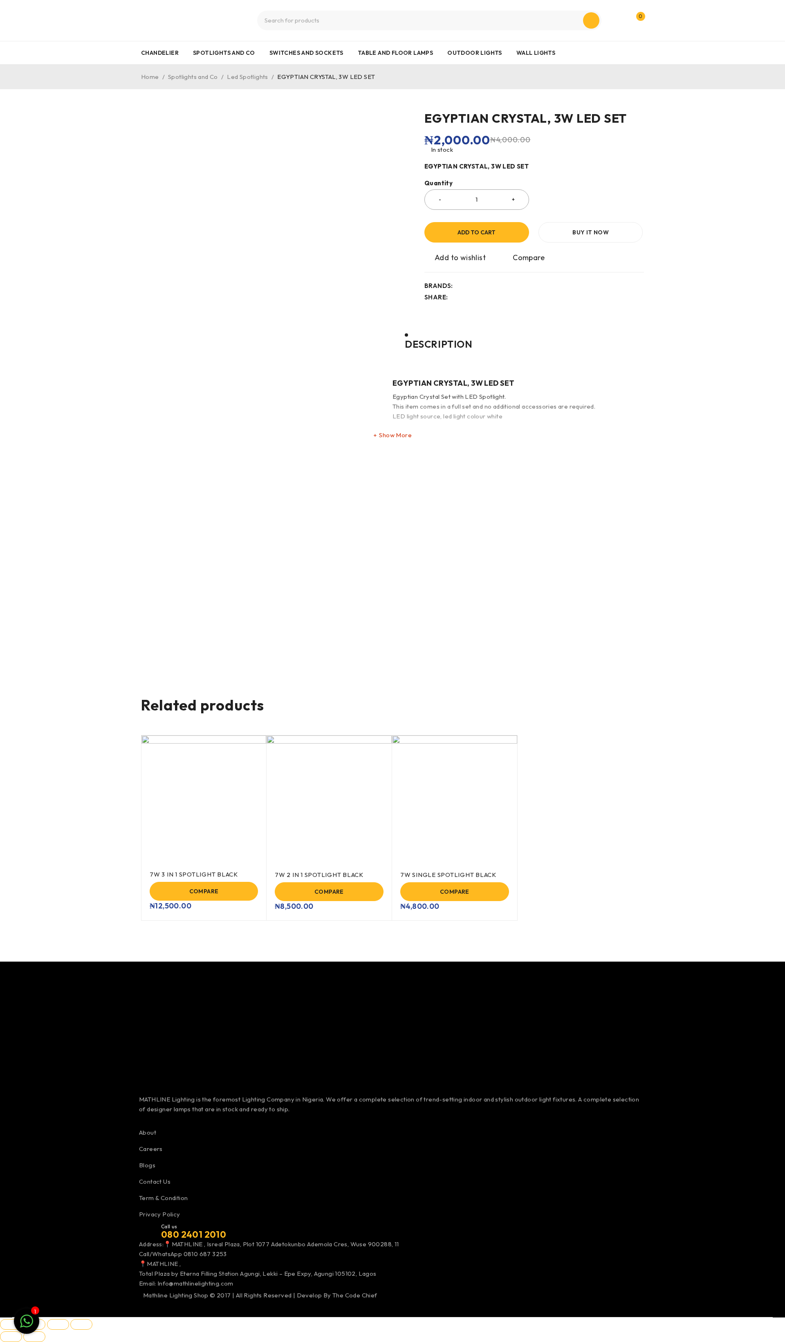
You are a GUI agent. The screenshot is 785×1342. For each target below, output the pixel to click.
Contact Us (154, 1181)
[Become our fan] (142, 1119)
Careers (151, 1149)
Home (150, 77)
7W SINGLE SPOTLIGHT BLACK (448, 875)
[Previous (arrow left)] (11, 1336)
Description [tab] (439, 344)
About (147, 1132)
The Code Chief (354, 1295)
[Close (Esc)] (81, 1324)
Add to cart (477, 232)
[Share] (58, 1324)
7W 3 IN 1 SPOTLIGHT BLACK (194, 874)
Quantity (438, 183)
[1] (26, 1325)
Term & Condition (163, 1198)
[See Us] (159, 1119)
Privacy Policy (159, 1214)
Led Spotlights (247, 77)
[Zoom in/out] (11, 1324)
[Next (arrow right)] (34, 1336)
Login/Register (618, 20)
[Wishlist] (455, 257)
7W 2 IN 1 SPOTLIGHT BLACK (319, 875)
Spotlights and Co (193, 77)
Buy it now (590, 232)
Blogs (147, 1165)
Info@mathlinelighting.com (195, 1283)
